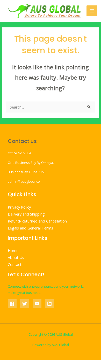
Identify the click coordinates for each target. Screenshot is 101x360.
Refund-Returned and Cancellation (37, 221)
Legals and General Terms (30, 228)
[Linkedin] (49, 303)
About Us (16, 257)
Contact (14, 264)
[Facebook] (12, 303)
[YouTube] (37, 303)
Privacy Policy (19, 207)
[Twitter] (24, 303)
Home (13, 250)
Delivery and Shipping (26, 214)
